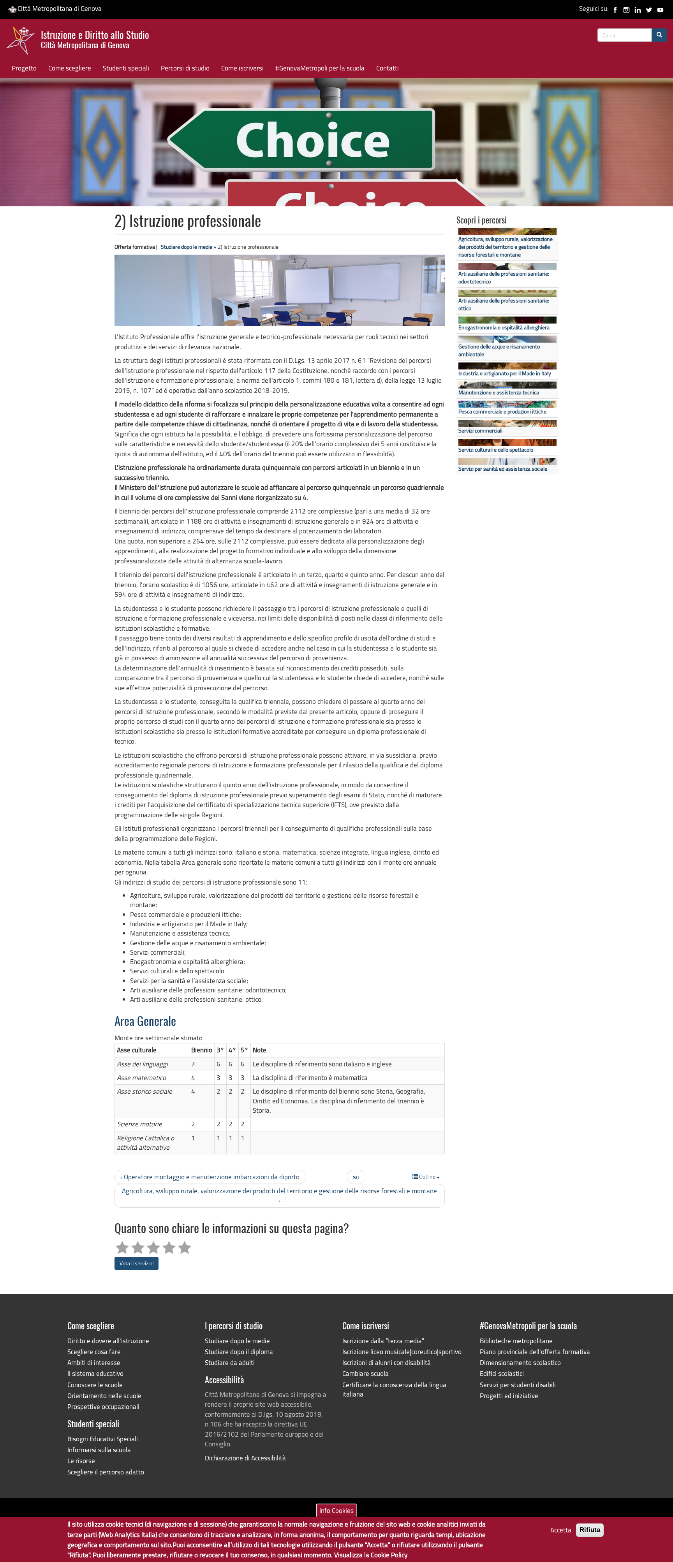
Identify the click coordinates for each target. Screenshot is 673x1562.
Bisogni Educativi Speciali (102, 1438)
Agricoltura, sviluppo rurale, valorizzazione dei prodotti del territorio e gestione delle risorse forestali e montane (505, 246)
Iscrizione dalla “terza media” (383, 1340)
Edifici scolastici (502, 1373)
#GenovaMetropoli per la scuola (320, 67)
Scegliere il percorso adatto (105, 1471)
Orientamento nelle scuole (104, 1395)
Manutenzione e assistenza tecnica (498, 392)
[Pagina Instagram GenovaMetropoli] (626, 8)
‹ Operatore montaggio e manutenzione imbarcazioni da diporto (210, 1176)
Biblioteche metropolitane (516, 1340)
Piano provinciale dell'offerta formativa (535, 1351)
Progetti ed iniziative (509, 1395)
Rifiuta (590, 1530)
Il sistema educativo (95, 1373)
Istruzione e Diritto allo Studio (95, 38)
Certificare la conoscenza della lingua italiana (394, 1389)
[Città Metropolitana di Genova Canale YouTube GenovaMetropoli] (660, 8)
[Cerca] (659, 35)
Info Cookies (336, 1510)
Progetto (24, 67)
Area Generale (145, 1022)
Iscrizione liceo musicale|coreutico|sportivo (402, 1351)
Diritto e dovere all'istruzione (108, 1340)
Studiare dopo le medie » (189, 246)
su (356, 1176)
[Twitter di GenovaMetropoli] (649, 8)
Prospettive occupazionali (103, 1406)
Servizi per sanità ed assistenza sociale (502, 468)
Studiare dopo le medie (237, 1340)
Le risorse (81, 1460)
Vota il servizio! (136, 1263)
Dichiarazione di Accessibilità (245, 1457)
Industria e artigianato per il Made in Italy (504, 373)
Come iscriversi (242, 67)
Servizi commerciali (480, 430)
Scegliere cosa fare (94, 1351)
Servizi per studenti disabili (518, 1384)
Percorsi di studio (185, 67)
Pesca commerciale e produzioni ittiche (502, 411)
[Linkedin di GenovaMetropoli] (638, 8)
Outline (427, 1176)
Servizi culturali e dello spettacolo (495, 449)
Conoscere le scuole (95, 1384)
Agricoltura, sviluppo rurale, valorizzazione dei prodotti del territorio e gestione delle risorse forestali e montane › (279, 1195)
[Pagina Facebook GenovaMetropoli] (615, 8)
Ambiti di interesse (93, 1362)
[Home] (23, 42)
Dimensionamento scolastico (520, 1362)
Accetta (560, 1529)
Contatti (387, 67)
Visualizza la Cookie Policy (370, 1554)
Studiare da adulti (230, 1362)
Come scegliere (69, 67)
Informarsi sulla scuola (99, 1449)
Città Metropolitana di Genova (60, 8)
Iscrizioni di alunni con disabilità (386, 1362)
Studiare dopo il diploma (239, 1351)
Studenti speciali (126, 67)
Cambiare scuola (365, 1373)
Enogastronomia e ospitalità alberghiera (504, 327)
